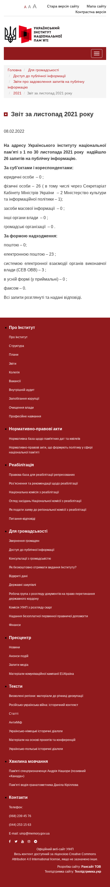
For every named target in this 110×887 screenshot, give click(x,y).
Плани (13, 354)
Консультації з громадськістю (30, 558)
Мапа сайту (96, 6)
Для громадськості (43, 70)
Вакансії (15, 381)
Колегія (14, 372)
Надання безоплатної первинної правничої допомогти (48, 616)
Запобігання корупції (24, 398)
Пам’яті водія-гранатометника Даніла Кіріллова (43, 785)
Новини (14, 647)
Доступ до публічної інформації (39, 76)
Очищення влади (21, 407)
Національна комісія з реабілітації (34, 492)
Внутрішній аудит (22, 390)
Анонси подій (18, 656)
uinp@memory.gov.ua (34, 833)
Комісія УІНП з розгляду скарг (30, 607)
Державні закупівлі (22, 585)
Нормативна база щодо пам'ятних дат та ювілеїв (44, 439)
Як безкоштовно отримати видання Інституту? (42, 567)
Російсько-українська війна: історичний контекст (43, 705)
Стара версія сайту (63, 6)
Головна (14, 70)
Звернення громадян (24, 541)
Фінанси (15, 625)
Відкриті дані (18, 576)
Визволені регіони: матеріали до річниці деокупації (46, 696)
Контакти (18, 797)
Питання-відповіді (22, 519)
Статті (13, 713)
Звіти (12, 363)
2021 (17, 93)
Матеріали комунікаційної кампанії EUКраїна (41, 674)
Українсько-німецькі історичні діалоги (36, 731)
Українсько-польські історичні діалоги (36, 749)
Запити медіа (18, 665)
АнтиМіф (15, 722)
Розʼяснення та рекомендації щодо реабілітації (43, 483)
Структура (16, 346)
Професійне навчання (25, 416)
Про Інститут (18, 337)
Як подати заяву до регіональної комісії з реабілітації (47, 510)
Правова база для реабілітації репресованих (42, 475)
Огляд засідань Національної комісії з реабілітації (45, 501)
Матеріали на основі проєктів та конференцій (42, 740)
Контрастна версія (90, 12)
